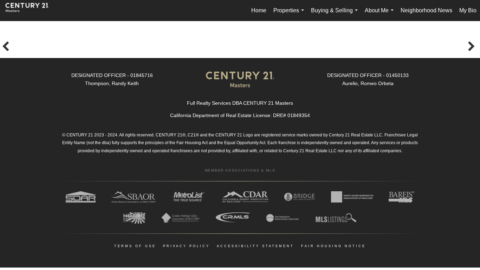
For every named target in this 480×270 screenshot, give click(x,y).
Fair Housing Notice (333, 246)
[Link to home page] (30, 10)
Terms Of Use (135, 246)
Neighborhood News (426, 10)
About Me (380, 14)
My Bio (467, 10)
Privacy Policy (186, 246)
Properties (290, 14)
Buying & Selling (336, 14)
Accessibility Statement (255, 246)
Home (258, 10)
